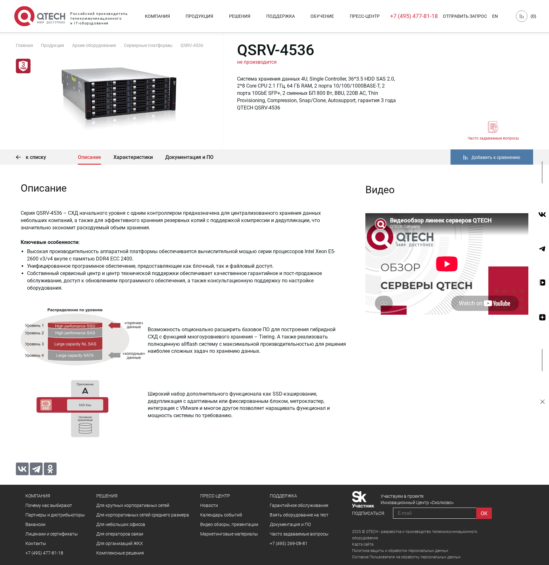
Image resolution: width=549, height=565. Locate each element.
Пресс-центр (365, 16)
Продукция (199, 16)
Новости (209, 505)
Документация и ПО (189, 157)
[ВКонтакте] (22, 469)
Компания (157, 16)
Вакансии (35, 524)
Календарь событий (221, 514)
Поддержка (280, 16)
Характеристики (133, 157)
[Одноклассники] (50, 469)
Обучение (322, 16)
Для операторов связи (119, 533)
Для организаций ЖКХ (119, 543)
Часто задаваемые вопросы (493, 138)
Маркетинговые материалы (229, 533)
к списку (35, 157)
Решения (239, 16)
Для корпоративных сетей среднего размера (142, 514)
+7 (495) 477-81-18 (414, 16)
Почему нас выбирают (48, 505)
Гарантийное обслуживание (299, 505)
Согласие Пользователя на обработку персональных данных (406, 557)
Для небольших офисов (120, 524)
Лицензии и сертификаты (51, 533)
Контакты (35, 543)
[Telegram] (36, 469)
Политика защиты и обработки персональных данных (400, 551)
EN (495, 16)
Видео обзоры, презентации (229, 524)
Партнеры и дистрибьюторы (55, 514)
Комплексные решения (120, 552)
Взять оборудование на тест (299, 514)
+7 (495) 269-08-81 (289, 543)
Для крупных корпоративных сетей (132, 505)
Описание (89, 157)
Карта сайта (362, 544)
